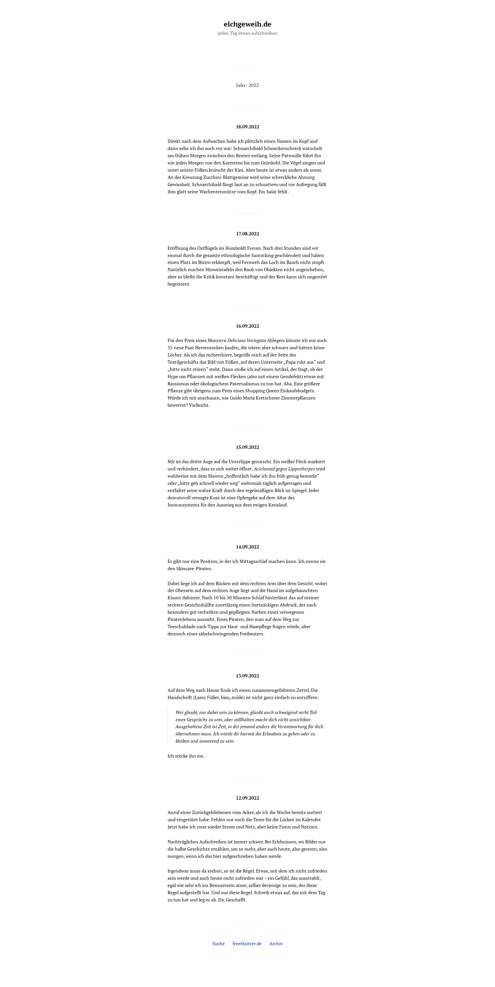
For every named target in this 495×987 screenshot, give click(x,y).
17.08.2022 (247, 233)
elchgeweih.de (247, 24)
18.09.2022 (247, 126)
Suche (218, 943)
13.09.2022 (247, 676)
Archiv (276, 943)
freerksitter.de (247, 943)
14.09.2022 (247, 547)
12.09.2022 (247, 798)
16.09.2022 (247, 326)
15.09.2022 (247, 447)
